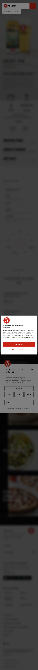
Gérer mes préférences (19, 350)
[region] (19, 335)
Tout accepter (19, 344)
